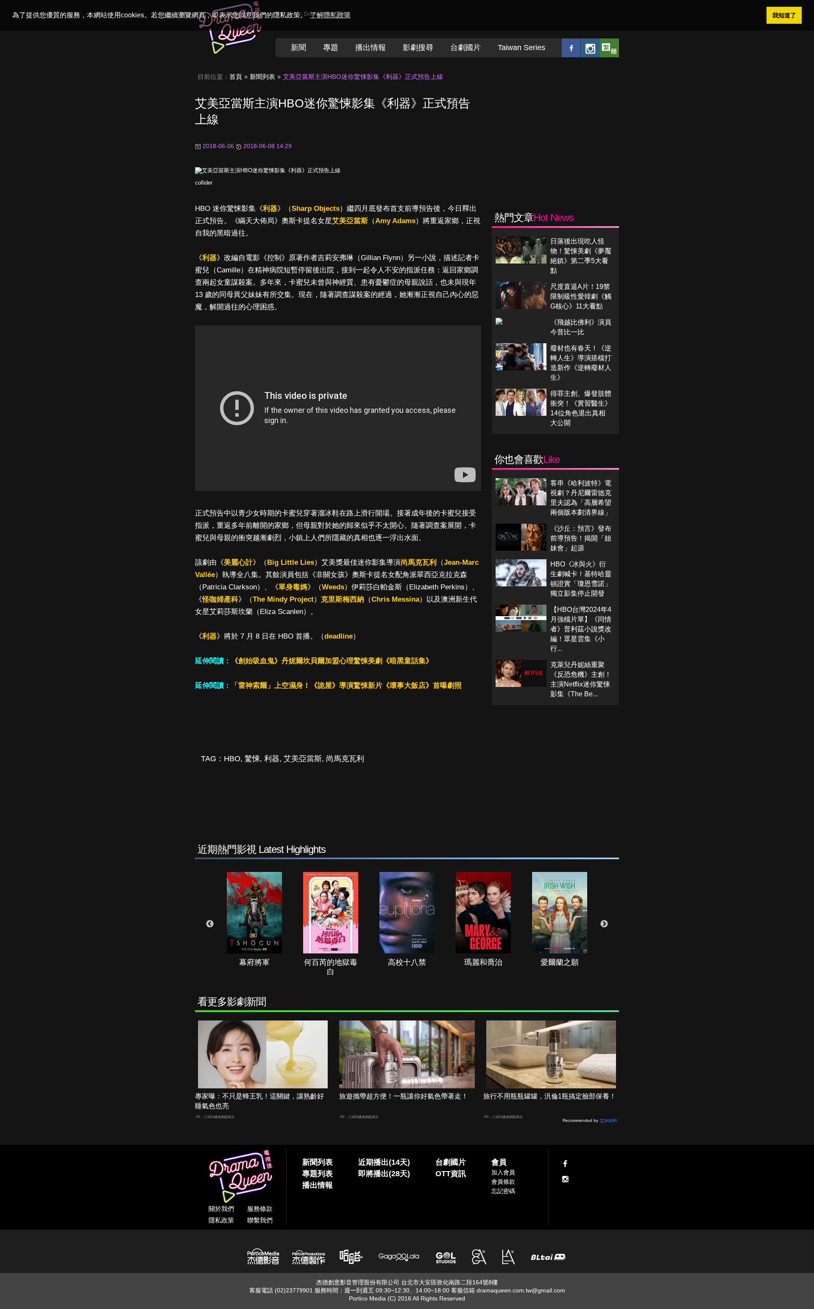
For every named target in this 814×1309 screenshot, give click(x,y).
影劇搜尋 (418, 47)
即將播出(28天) (384, 1173)
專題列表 (317, 1173)
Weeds (333, 587)
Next (604, 924)
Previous (210, 924)
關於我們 (221, 1208)
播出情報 (370, 47)
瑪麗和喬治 (483, 962)
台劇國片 (465, 47)
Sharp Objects (316, 209)
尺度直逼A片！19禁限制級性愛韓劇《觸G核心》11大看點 (580, 296)
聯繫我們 (260, 1220)
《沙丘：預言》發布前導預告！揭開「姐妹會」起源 (580, 538)
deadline (338, 636)
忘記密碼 (503, 1191)
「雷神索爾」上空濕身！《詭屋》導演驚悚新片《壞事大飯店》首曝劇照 (346, 685)
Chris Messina (395, 599)
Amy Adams (395, 221)
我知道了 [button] (784, 15)
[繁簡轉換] (609, 47)
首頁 (235, 76)
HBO (232, 758)
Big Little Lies (290, 562)
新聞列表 (262, 76)
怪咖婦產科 (220, 599)
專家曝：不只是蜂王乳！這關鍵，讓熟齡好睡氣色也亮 (259, 1101)
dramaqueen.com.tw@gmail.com (521, 1290)
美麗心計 (238, 562)
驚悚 (252, 758)
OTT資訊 (450, 1173)
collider (203, 182)
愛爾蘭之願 (560, 962)
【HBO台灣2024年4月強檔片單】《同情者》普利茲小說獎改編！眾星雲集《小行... (580, 629)
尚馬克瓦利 (419, 562)
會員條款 (503, 1181)
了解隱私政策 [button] (330, 15)
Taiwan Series (521, 47)
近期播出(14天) (384, 1162)
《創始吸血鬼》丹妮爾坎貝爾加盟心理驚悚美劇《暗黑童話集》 (332, 661)
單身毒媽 (293, 587)
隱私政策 (221, 1220)
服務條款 (260, 1208)
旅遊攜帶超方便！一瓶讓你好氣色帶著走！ (403, 1096)
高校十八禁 (407, 962)
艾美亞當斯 (350, 221)
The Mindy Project (283, 599)
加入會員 (503, 1172)
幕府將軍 (254, 962)
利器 (270, 209)
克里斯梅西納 (342, 599)
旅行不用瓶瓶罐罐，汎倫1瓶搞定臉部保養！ (549, 1096)
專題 (330, 47)
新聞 (298, 47)
